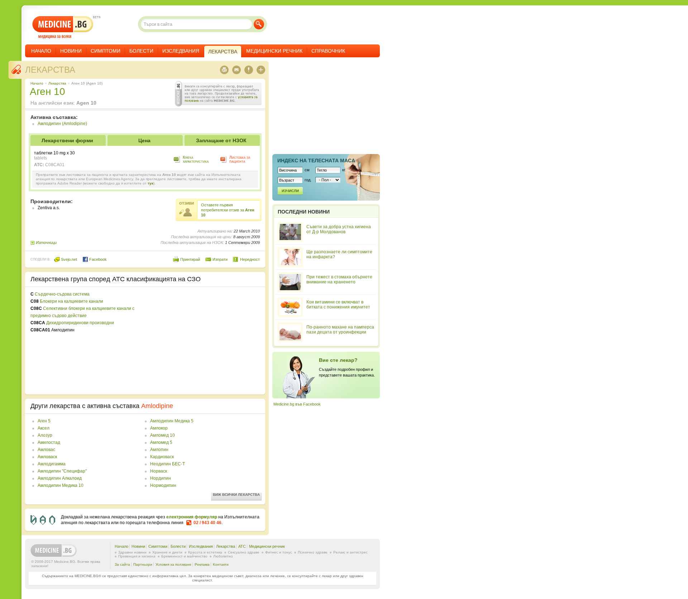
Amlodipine (157, 405)
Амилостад (49, 442)
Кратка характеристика (196, 159)
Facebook (97, 259)
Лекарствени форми (67, 140)
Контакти (221, 564)
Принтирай (190, 259)
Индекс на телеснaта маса (316, 160)
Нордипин (160, 478)
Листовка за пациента (239, 159)
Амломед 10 (162, 435)
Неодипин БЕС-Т (167, 463)
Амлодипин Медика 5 (172, 420)
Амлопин (159, 449)
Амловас (46, 449)
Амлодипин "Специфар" (62, 471)
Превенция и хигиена (137, 556)
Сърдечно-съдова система (62, 294)
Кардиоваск (162, 456)
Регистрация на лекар (326, 375)
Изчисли (290, 191)
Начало (41, 51)
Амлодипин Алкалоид (60, 478)
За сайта (122, 564)
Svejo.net (68, 259)
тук (150, 183)
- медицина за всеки (63, 27)
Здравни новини (132, 552)
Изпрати (220, 259)
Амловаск (47, 456)
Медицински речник (274, 51)
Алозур (45, 435)
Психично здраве (313, 552)
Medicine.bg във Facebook (297, 404)
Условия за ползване (173, 564)
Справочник (328, 51)
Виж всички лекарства (236, 495)
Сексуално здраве (243, 552)
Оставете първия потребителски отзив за (227, 210)
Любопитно (223, 556)
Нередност (250, 259)
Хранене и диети (167, 552)
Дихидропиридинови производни (80, 322)
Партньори (142, 564)
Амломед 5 (161, 442)
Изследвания (180, 51)
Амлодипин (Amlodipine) (62, 123)
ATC (242, 546)
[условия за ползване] (218, 93)
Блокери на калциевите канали (71, 301)
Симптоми (105, 51)
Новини (71, 51)
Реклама (202, 564)
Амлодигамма (52, 463)
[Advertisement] (201, 341)
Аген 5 (44, 420)
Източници (46, 242)
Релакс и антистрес (350, 552)
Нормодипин (163, 485)
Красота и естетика (205, 552)
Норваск (158, 471)
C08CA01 (54, 164)
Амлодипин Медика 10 (60, 485)
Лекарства (50, 70)
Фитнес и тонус (278, 552)
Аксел (43, 428)
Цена (144, 140)
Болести (141, 51)
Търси (259, 24)
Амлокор (159, 428)
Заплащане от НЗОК (221, 140)
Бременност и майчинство (184, 556)
